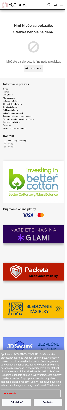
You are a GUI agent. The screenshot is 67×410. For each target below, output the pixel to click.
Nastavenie (9, 393)
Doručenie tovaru (10, 107)
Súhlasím (48, 402)
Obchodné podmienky (12, 104)
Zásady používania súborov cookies (17, 116)
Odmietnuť (17, 402)
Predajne (7, 125)
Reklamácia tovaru (10, 110)
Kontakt (6, 92)
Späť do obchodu (33, 68)
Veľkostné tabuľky (10, 101)
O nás (5, 89)
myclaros (11, 144)
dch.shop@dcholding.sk (18, 141)
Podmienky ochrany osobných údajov (18, 119)
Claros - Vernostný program (14, 128)
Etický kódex (8, 95)
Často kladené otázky (11, 122)
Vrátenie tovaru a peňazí (13, 113)
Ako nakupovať (9, 98)
